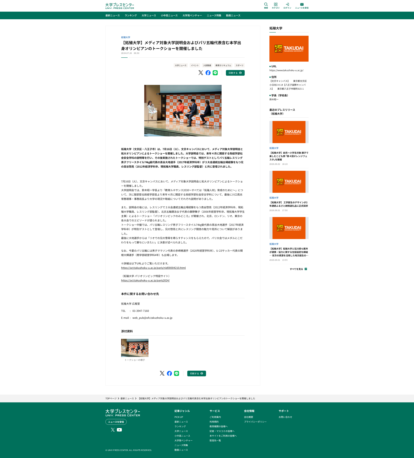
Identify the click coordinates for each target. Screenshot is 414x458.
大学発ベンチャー (183, 440)
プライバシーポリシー (255, 421)
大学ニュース (180, 65)
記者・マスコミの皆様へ (222, 431)
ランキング (180, 426)
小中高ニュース (182, 435)
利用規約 (214, 421)
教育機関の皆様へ (219, 426)
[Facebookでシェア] (208, 72)
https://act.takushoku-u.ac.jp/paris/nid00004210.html (153, 268)
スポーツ (239, 65)
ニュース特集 (181, 445)
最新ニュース (181, 421)
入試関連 (207, 65)
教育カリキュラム (223, 65)
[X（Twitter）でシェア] (201, 72)
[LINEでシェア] (215, 72)
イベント (195, 65)
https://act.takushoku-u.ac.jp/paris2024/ (145, 280)
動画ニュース (181, 449)
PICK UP (178, 417)
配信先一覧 (215, 440)
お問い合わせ (285, 417)
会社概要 (248, 417)
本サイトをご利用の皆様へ (223, 435)
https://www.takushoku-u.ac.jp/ (286, 70)
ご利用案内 (215, 417)
